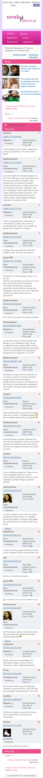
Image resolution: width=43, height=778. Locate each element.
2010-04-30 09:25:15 (12, 535)
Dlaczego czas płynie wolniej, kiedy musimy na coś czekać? (30, 68)
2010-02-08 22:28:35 (12, 325)
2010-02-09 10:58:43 (12, 397)
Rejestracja (12, 41)
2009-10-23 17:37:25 (12, 237)
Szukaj (25, 37)
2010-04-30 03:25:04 (12, 490)
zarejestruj (24, 118)
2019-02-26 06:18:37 (12, 608)
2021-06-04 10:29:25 (12, 673)
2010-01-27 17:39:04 (12, 261)
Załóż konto (25, 2)
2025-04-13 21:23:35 (12, 725)
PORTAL (11, 33)
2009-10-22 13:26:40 (12, 162)
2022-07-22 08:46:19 (12, 699)
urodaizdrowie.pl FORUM (15, 106)
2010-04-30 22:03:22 (12, 561)
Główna (23, 33)
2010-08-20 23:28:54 (12, 584)
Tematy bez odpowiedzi (33, 55)
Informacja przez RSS (16, 125)
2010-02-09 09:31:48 (12, 361)
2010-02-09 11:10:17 (12, 426)
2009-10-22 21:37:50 (12, 208)
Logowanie (28, 41)
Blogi (11, 2)
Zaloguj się (35, 2)
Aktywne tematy (19, 54)
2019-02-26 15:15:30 (12, 647)
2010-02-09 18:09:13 (12, 457)
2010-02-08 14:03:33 (12, 304)
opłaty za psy (11, 108)
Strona (8, 528)
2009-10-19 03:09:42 (12, 136)
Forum (5, 2)
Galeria (17, 2)
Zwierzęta (31, 106)
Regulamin (12, 37)
